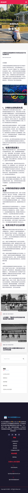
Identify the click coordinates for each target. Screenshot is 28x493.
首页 (10, 32)
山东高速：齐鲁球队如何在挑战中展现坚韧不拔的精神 (14, 318)
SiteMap (15, 457)
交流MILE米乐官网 (7, 389)
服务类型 (5, 385)
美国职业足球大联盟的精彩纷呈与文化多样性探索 (14, 349)
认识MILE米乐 (6, 374)
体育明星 (5, 381)
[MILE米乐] (14, 417)
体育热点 (5, 378)
